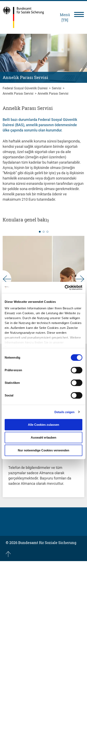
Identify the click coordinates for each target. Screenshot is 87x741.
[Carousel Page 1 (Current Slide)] (40, 232)
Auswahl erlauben (43, 437)
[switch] (76, 370)
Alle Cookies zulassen (43, 424)
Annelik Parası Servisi (18, 93)
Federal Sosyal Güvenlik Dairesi (25, 88)
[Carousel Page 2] (44, 232)
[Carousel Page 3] (47, 232)
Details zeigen (64, 412)
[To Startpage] (23, 17)
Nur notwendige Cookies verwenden (43, 450)
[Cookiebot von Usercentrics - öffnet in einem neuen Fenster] (64, 287)
